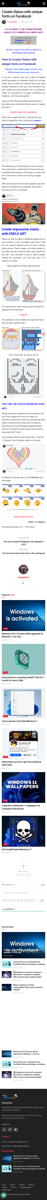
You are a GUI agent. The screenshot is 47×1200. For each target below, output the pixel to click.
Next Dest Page (25, 1187)
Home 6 (14, 1187)
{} (30, 900)
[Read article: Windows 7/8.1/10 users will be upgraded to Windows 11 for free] (23, 615)
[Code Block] (24, 900)
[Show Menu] (3, 3)
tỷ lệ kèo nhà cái (11, 1194)
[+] (33, 900)
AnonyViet (13, 22)
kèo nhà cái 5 (21, 1194)
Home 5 (4, 1187)
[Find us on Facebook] (4, 1129)
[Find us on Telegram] (15, 1129)
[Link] (27, 900)
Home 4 (31, 1185)
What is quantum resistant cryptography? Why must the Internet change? (28, 987)
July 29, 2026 (18, 980)
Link (28, 42)
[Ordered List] (15, 900)
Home (4, 1185)
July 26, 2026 (7, 812)
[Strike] (12, 900)
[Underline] (9, 900)
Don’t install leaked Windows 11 (17, 849)
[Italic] (7, 900)
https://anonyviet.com (21, 1146)
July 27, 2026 (7, 724)
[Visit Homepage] (23, 3)
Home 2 (12, 1185)
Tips (5, 629)
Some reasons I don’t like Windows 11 (20, 721)
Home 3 (22, 1185)
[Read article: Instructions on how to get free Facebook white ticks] (23, 743)
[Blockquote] (21, 900)
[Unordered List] (18, 900)
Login (42, 885)
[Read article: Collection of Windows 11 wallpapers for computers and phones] (23, 787)
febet (28, 1194)
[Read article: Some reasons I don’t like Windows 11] (23, 703)
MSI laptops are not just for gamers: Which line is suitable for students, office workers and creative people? (27, 974)
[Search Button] (44, 3)
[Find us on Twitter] (10, 1129)
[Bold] (4, 900)
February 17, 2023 (27, 22)
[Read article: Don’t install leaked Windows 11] (23, 831)
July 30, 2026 (7, 640)
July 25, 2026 (7, 852)
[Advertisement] (23, 1023)
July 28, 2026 (7, 683)
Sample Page (6, 1190)
